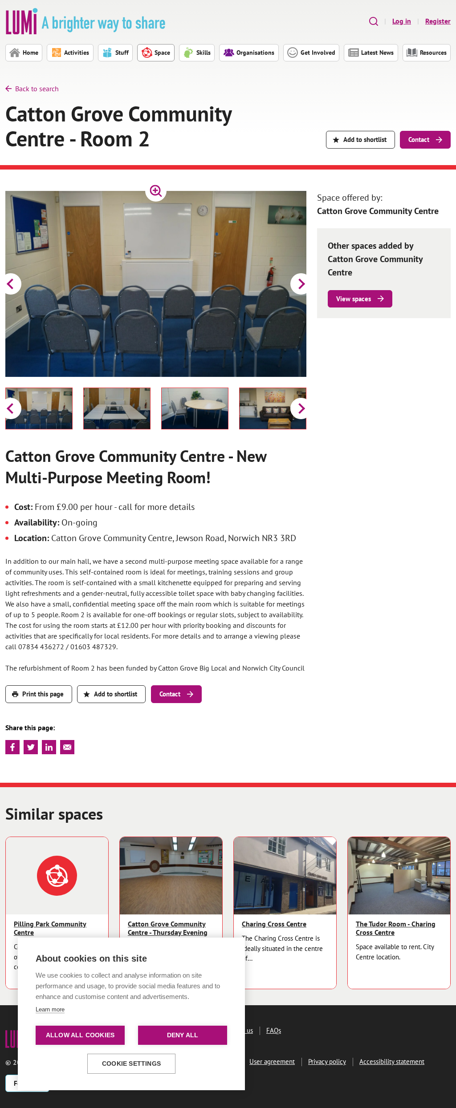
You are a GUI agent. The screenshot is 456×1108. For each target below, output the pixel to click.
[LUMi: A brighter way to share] (85, 21)
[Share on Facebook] (12, 747)
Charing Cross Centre (274, 924)
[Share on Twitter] (31, 747)
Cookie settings (131, 1063)
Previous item (10, 284)
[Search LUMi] (373, 21)
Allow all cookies (80, 1035)
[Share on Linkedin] (49, 747)
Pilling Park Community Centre (50, 928)
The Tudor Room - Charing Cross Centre (396, 928)
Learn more (50, 1009)
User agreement (272, 1061)
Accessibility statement (391, 1061)
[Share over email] (67, 747)
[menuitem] (39, 408)
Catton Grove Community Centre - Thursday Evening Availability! (168, 932)
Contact (418, 139)
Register (438, 20)
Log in (401, 20)
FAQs (273, 1030)
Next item (301, 284)
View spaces (353, 299)
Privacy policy (327, 1061)
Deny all (183, 1035)
